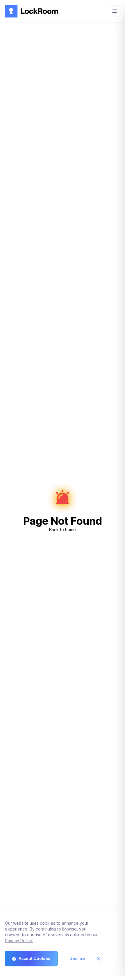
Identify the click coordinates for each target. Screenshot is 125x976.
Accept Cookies (34, 958)
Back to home (62, 529)
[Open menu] (114, 11)
